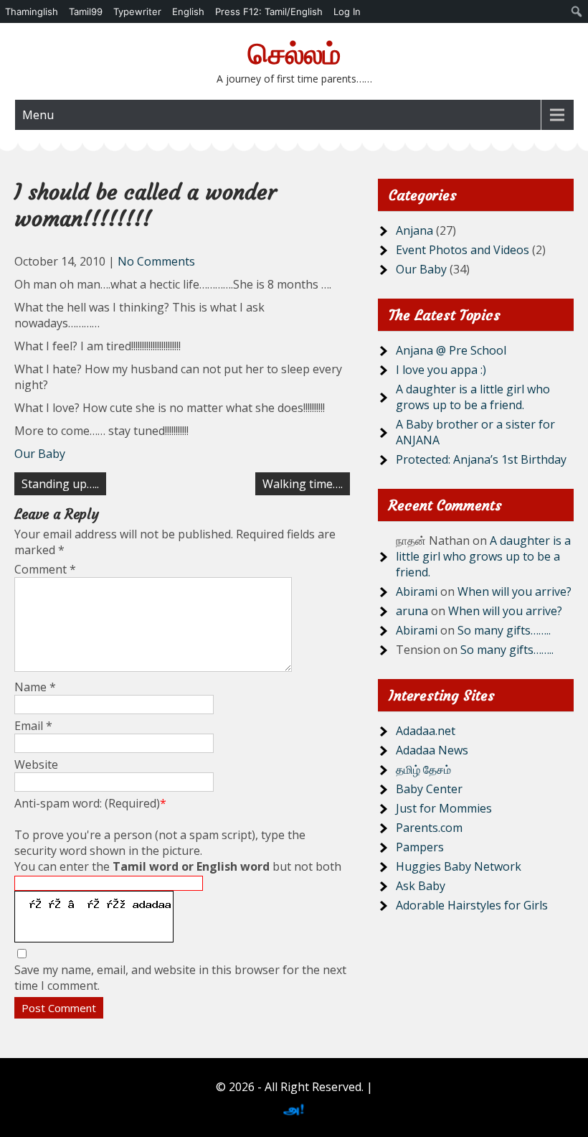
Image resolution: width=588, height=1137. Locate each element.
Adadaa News (432, 750)
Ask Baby (420, 886)
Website (36, 764)
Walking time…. (302, 484)
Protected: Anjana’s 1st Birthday (481, 459)
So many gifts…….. (504, 630)
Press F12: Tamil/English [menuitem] (269, 11)
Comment (45, 569)
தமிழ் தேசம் (423, 769)
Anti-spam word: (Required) (90, 803)
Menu (38, 115)
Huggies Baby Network (458, 866)
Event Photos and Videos (462, 250)
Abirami (416, 591)
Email (33, 726)
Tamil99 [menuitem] (86, 11)
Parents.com (429, 828)
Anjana (414, 230)
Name (35, 687)
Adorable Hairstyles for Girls (472, 905)
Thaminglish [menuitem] (31, 11)
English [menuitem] (188, 11)
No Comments (156, 261)
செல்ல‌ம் (294, 54)
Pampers (420, 847)
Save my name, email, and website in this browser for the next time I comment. (180, 977)
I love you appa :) (441, 370)
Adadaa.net (425, 731)
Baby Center (429, 789)
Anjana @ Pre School (451, 350)
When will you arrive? (514, 591)
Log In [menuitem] (347, 11)
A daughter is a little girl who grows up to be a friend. (473, 397)
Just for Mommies (444, 808)
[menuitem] (577, 11)
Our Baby (39, 454)
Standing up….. (60, 484)
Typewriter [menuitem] (137, 11)
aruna (412, 611)
